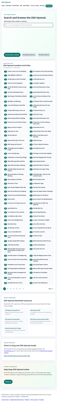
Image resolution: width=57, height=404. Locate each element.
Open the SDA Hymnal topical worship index (17, 356)
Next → (51, 289)
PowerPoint (15, 5)
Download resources (29, 55)
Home (3, 5)
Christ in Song (35, 5)
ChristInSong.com (9, 351)
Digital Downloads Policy (17, 399)
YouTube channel (44, 55)
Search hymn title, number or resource (15, 21)
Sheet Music (26, 5)
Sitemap (27, 399)
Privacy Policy (5, 399)
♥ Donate (49, 6)
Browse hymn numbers (12, 55)
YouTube (42, 5)
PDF (21, 5)
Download (8, 5)
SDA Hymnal (6, 2)
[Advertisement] (28, 40)
